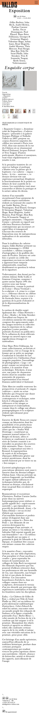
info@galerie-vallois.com (10, 704)
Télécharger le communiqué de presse (17, 124)
